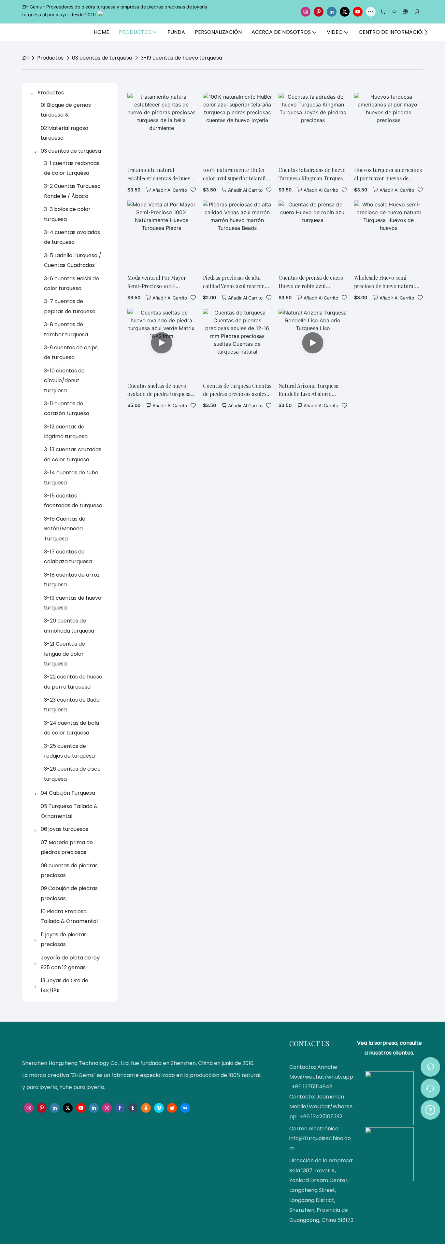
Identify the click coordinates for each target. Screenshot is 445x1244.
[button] (426, 32)
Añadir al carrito (169, 190)
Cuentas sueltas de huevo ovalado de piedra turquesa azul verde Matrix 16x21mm (159, 390)
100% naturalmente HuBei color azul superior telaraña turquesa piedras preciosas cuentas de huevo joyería (235, 174)
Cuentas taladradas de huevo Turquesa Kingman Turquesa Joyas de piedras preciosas (312, 174)
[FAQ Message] (430, 1109)
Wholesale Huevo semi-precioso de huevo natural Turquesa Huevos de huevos (386, 282)
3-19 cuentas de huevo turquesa (181, 58)
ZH (25, 58)
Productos (50, 58)
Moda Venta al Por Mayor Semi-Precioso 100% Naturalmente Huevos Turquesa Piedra (156, 282)
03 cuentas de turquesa (102, 58)
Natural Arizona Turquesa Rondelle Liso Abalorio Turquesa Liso (308, 390)
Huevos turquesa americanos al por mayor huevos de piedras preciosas (388, 174)
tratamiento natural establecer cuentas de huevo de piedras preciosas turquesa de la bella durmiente (160, 174)
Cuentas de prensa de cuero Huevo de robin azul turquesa (311, 282)
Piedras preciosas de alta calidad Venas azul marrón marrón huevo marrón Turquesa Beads (234, 282)
